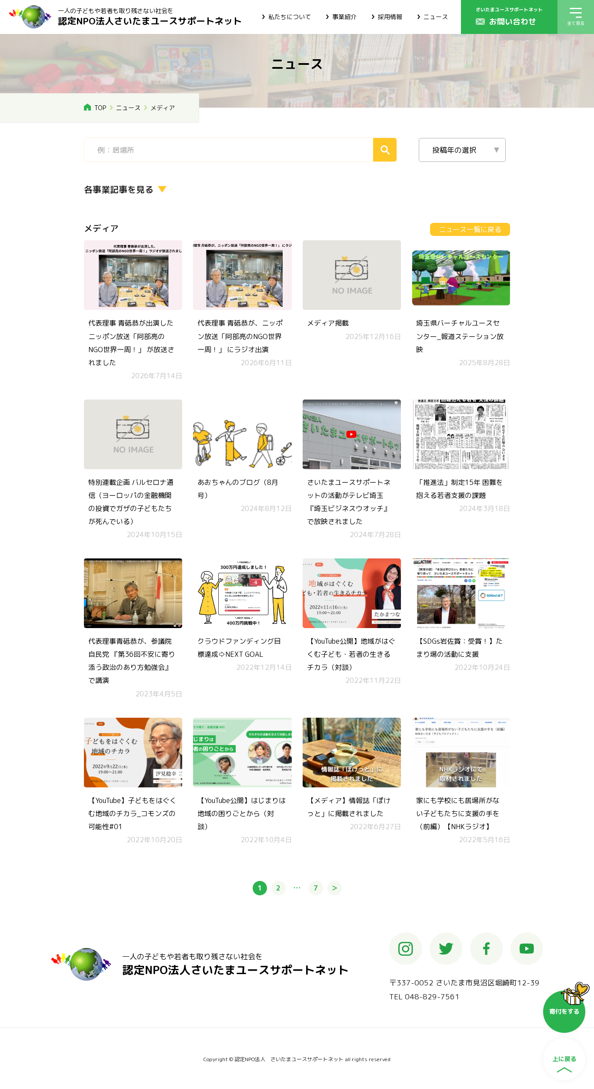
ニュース (436, 17)
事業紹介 (344, 17)
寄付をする (564, 1011)
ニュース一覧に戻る (470, 229)
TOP (100, 108)
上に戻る (564, 1059)
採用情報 (390, 17)
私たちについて (289, 17)
